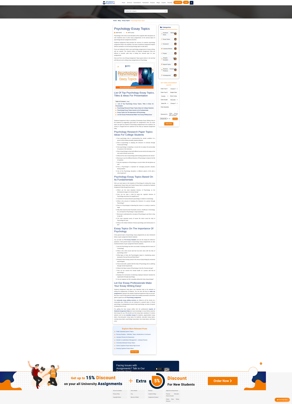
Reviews (170, 2)
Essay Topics (124, 20)
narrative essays (131, 315)
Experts (164, 2)
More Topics (134, 351)
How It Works (134, 390)
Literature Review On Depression (125, 337)
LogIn (186, 2)
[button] (191, 3)
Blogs (158, 2)
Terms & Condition (117, 390)
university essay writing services (126, 300)
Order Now (178, 2)
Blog (118, 20)
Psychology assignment (134, 297)
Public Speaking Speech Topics (125, 331)
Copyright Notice (117, 397)
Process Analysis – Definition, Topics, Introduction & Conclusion (133, 334)
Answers (152, 2)
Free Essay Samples (130, 239)
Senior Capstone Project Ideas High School (128, 345)
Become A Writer (135, 397)
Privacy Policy (116, 394)
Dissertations (137, 2)
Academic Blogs (152, 394)
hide (128, 101)
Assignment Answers (153, 397)
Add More (175, 118)
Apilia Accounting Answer (172, 390)
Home (123, 2)
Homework (145, 2)
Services (129, 2)
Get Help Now (283, 399)
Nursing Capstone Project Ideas (125, 348)
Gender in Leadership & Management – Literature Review (131, 340)
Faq (132, 394)
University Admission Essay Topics (125, 343)
